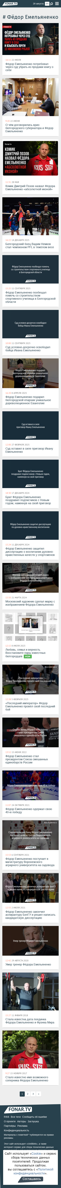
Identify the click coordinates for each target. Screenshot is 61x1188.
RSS (6, 1116)
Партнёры (10, 1126)
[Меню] (57, 4)
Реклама (22, 1126)
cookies (32, 1143)
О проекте (10, 1121)
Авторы (21, 1121)
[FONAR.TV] (10, 3)
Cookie (36, 1154)
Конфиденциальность (16, 1130)
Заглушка (33, 1121)
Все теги (16, 1116)
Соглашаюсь (32, 1179)
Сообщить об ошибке (34, 1116)
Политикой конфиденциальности (33, 1171)
